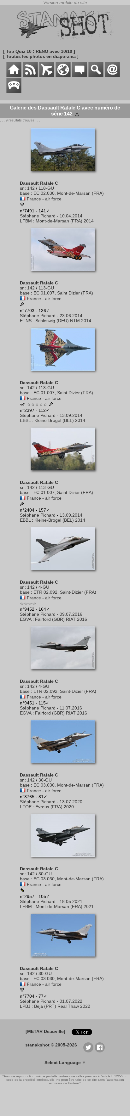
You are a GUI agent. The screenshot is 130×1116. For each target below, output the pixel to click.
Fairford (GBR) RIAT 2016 (61, 619)
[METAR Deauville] (45, 1031)
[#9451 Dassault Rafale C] (65, 672)
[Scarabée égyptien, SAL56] (22, 990)
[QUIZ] (13, 91)
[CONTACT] (112, 75)
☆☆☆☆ (28, 603)
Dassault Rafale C (39, 183)
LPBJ (25, 1006)
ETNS (26, 320)
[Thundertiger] (22, 404)
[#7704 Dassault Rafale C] (65, 959)
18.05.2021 (71, 901)
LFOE (26, 806)
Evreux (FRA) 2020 (54, 806)
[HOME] (13, 75)
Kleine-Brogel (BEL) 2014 (59, 420)
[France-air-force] (23, 198)
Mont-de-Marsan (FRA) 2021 (65, 906)
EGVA (25, 619)
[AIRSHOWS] (63, 75)
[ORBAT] (46, 75)
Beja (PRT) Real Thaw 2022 (62, 1006)
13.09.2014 (71, 415)
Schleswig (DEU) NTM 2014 (63, 320)
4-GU (43, 587)
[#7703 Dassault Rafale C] (65, 274)
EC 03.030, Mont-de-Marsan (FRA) (68, 785)
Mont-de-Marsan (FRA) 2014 (65, 220)
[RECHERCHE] (95, 75)
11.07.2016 (71, 707)
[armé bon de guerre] (22, 890)
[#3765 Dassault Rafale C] (65, 766)
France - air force (44, 198)
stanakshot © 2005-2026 (51, 1044)
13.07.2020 (71, 801)
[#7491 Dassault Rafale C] (65, 174)
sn (22, 188)
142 (31, 188)
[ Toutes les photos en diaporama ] (41, 56)
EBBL (25, 420)
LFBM (26, 220)
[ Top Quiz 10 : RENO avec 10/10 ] (39, 51)
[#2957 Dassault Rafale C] (65, 859)
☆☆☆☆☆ (37, 404)
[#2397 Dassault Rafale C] (65, 373)
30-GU (45, 779)
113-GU (46, 287)
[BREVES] (30, 75)
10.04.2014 (71, 215)
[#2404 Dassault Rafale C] (65, 473)
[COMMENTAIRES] (79, 75)
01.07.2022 (71, 1001)
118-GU (46, 188)
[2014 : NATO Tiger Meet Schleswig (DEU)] (22, 304)
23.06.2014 (71, 315)
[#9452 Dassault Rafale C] (65, 573)
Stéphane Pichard (38, 215)
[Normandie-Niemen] (22, 205)
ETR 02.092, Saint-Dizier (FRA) (64, 592)
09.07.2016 (71, 614)
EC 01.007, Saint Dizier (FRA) (63, 292)
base (25, 193)
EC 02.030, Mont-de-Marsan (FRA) (68, 193)
